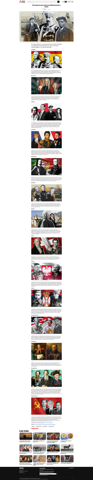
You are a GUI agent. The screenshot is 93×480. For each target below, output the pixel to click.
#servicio (33, 426)
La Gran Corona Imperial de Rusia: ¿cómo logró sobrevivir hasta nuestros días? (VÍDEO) (53, 441)
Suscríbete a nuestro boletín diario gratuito (46, 472)
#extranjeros (45, 426)
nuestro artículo (50, 232)
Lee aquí (38, 73)
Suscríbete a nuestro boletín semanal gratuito (47, 471)
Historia (49, 9)
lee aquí (57, 259)
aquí (46, 99)
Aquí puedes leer (36, 283)
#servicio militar (38, 426)
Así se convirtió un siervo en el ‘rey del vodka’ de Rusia (25, 453)
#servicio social (51, 426)
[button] (56, 1)
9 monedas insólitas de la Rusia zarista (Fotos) (66, 441)
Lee (46, 126)
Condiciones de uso (22, 472)
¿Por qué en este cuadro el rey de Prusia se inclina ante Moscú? (39, 453)
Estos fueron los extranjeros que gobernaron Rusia (52, 464)
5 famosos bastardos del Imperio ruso (52, 453)
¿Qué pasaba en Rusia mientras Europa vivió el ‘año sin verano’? (25, 441)
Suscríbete (42, 468)
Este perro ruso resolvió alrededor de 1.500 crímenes (67, 453)
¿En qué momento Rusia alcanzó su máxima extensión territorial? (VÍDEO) (39, 464)
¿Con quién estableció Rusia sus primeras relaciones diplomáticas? (44, 424)
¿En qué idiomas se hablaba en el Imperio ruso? (38, 441)
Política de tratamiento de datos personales (23, 471)
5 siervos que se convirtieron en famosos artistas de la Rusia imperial (25, 464)
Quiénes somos (21, 470)
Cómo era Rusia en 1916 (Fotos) (66, 463)
